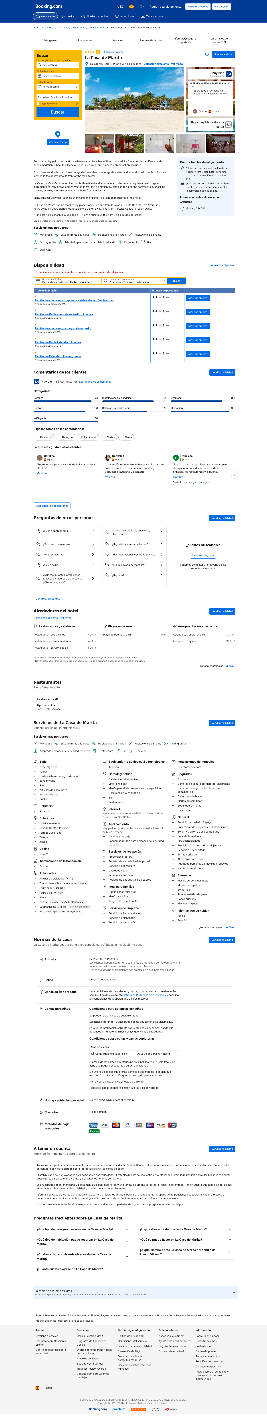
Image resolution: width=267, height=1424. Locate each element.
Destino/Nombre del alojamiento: (55, 60)
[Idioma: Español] (131, 6)
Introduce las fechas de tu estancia (145, 994)
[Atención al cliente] (141, 6)
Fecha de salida (44, 82)
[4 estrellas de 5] (90, 52)
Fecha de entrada (45, 71)
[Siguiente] (231, 103)
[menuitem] (45, 16)
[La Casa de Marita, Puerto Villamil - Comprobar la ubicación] (86, 64)
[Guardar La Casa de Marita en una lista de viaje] (207, 54)
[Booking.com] (49, 6)
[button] (58, 97)
